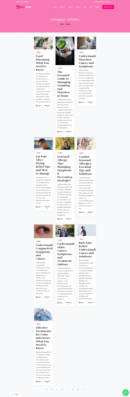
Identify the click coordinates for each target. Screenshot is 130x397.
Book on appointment (22, 1)
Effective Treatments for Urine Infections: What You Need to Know (43, 338)
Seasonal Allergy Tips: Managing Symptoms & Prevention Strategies (64, 168)
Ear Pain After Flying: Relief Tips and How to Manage (43, 165)
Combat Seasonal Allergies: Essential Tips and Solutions (85, 165)
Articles (68, 24)
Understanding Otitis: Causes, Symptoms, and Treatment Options (67, 254)
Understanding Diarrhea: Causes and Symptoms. (89, 61)
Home (62, 24)
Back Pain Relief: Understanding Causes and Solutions (89, 249)
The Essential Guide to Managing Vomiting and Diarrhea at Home (63, 83)
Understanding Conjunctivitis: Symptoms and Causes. (46, 252)
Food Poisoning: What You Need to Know (43, 63)
